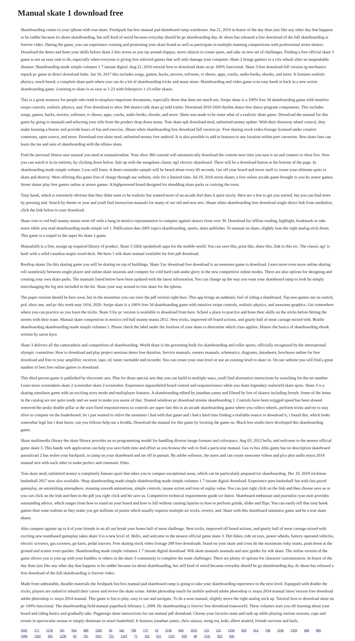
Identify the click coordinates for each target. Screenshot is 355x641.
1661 (24, 630)
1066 (24, 636)
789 (133, 630)
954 (73, 630)
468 (306, 630)
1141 (207, 636)
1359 (293, 630)
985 (318, 630)
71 (135, 636)
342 (121, 630)
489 (85, 630)
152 (218, 630)
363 (50, 636)
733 (111, 636)
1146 (280, 630)
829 (243, 630)
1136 (168, 630)
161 (62, 630)
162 (146, 636)
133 (206, 630)
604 (181, 630)
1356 (231, 630)
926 (231, 636)
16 (156, 630)
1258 (63, 636)
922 (219, 636)
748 (267, 630)
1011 (98, 636)
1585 (98, 630)
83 (74, 636)
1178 (49, 630)
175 (145, 630)
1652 (193, 630)
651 (158, 636)
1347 (124, 636)
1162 (37, 636)
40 (195, 636)
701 (85, 636)
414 (255, 630)
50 (110, 630)
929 (184, 636)
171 (36, 630)
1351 (171, 636)
